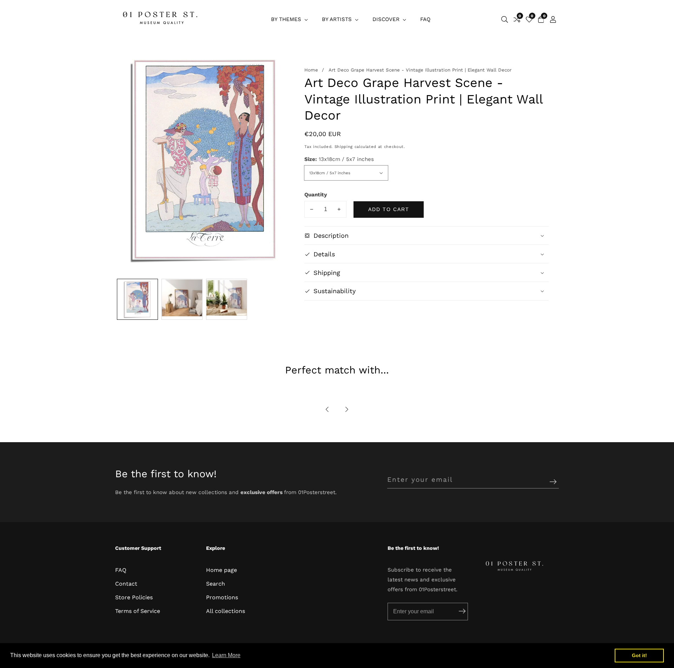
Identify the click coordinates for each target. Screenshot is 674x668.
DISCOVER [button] (386, 19)
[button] (327, 409)
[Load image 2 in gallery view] (182, 299)
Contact (126, 583)
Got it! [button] (639, 655)
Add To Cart (388, 209)
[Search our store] (504, 19)
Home (311, 70)
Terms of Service (137, 611)
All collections (225, 611)
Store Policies (134, 597)
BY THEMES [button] (287, 19)
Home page (221, 570)
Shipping (344, 146)
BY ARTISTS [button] (337, 19)
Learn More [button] (226, 655)
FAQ (425, 19)
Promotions (222, 597)
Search (215, 583)
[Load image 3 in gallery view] (226, 299)
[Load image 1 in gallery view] (137, 299)
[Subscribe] (553, 482)
